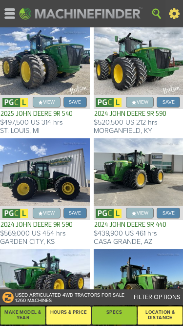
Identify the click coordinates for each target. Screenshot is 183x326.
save (75, 102)
